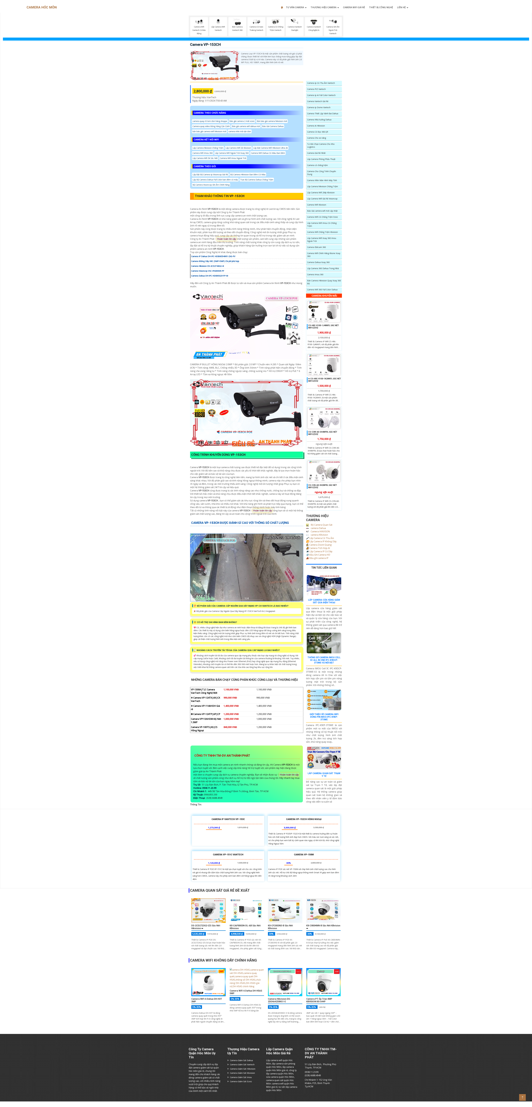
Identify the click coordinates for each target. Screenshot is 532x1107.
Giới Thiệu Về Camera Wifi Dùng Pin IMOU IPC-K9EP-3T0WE (324, 717)
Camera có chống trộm (317, 165)
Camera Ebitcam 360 (316, 247)
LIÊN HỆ (401, 7)
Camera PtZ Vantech (316, 89)
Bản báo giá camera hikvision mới (272, 121)
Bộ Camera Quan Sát (321, 524)
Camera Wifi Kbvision (316, 204)
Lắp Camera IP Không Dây (321, 541)
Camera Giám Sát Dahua (241, 1060)
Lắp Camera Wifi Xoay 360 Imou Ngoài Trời (321, 239)
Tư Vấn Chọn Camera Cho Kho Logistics (321, 145)
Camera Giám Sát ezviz (241, 1081)
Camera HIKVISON (320, 531)
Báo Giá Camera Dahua (272, 126)
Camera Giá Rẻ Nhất (316, 153)
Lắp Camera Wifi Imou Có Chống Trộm (322, 224)
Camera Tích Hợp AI (318, 548)
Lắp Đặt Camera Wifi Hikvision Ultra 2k (270, 148)
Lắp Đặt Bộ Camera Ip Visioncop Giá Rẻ (210, 174)
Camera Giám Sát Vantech (242, 1064)
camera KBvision (319, 534)
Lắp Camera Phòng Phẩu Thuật (321, 159)
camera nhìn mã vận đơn (239, 131)
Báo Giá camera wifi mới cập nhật (322, 211)
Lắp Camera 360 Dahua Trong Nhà (323, 268)
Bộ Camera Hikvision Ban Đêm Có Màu (247, 174)
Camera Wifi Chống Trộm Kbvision (322, 232)
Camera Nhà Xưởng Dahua (319, 119)
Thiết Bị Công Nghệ (381, 7)
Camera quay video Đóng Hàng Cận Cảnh (211, 126)
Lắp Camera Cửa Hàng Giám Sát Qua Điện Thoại (324, 601)
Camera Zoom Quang (319, 544)
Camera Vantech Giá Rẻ (317, 101)
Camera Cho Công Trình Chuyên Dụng (321, 173)
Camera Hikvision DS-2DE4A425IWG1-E (279, 1000)
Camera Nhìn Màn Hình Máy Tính (322, 180)
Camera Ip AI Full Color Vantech (321, 95)
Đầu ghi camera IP (317, 558)
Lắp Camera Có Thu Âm (320, 538)
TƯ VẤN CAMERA (295, 7)
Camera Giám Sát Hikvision (242, 1068)
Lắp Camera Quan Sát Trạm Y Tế (324, 774)
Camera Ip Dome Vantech (318, 107)
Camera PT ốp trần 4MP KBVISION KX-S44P (319, 1000)
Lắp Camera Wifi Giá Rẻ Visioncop (322, 198)
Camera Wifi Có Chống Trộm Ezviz (322, 217)
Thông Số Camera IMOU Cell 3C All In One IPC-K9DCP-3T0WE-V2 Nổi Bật (324, 660)
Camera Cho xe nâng (316, 138)
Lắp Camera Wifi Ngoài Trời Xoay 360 (232, 153)
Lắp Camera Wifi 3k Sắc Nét (205, 158)
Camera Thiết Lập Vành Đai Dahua (322, 113)
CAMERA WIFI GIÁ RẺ (354, 7)
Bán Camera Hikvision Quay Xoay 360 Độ (324, 282)
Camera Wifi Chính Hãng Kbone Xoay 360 (323, 254)
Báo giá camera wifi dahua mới (246, 126)
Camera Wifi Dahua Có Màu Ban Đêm (268, 153)
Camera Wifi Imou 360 (203, 153)
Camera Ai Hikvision (316, 125)
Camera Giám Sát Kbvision (242, 1073)
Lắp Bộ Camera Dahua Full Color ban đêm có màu (215, 179)
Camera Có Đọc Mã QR (317, 131)
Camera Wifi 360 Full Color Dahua (322, 289)
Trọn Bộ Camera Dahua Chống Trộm (256, 179)
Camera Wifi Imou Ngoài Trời (233, 158)
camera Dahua (318, 528)
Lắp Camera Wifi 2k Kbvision (238, 148)
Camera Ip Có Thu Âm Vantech (321, 83)
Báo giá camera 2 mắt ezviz (242, 121)
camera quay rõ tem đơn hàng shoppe (210, 121)
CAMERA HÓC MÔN (42, 7)
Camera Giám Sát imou (241, 1077)
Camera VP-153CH (205, 44)
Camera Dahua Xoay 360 (318, 262)
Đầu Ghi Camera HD (318, 554)
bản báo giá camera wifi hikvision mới (209, 131)
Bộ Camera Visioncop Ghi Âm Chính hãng (211, 184)
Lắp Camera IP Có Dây (319, 551)
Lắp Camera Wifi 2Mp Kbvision (321, 192)
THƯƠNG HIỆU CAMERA (323, 7)
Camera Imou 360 (315, 274)
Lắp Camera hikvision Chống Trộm (208, 148)
